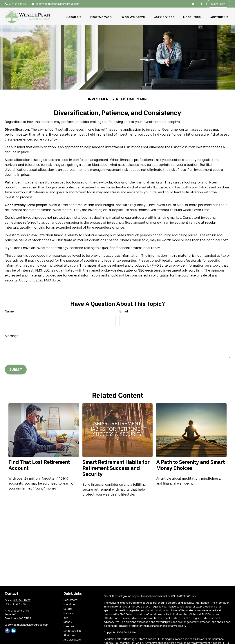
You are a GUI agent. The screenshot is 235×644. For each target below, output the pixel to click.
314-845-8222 (18, 4)
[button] (74, 16)
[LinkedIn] (192, 4)
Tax (66, 617)
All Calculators (72, 639)
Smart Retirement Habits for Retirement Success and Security (116, 468)
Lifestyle (69, 626)
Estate (68, 608)
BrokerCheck (188, 596)
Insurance (69, 613)
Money (68, 622)
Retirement (70, 600)
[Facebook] (201, 4)
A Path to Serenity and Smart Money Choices (190, 465)
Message (12, 336)
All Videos (69, 635)
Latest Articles (73, 630)
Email (123, 311)
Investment (70, 604)
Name (9, 311)
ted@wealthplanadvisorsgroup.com (57, 4)
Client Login (218, 4)
